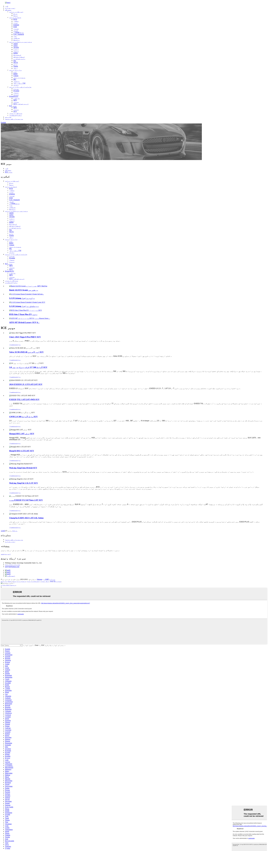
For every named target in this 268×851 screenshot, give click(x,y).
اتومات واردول (33, 581)
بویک (15, 14)
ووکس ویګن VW (19, 83)
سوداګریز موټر (15, 113)
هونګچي (16, 38)
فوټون (16, 29)
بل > (15, 531)
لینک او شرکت (19, 57)
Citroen (15, 76)
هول (15, 36)
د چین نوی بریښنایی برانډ (20, 42)
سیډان (16, 102)
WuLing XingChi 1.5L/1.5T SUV (23, 483)
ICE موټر (13, 106)
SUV (15, 111)
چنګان (16, 21)
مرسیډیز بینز (19, 77)
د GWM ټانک (18, 32)
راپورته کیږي (19, 59)
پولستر (16, 81)
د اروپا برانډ (15, 70)
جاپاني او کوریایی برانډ (20, 87)
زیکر (15, 68)
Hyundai (16, 91)
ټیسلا (15, 15)
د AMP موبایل (49, 579)
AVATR (16, 47)
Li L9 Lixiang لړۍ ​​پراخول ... (22, 298)
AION (15, 44)
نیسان (16, 92)
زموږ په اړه (10, 8)
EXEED (16, 25)
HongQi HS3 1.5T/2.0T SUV (21, 451)
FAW (15, 27)
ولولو (16, 85)
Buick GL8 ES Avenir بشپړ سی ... (23, 290)
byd (51, 581)
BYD (15, 19)
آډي (15, 72)
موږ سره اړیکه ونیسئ (14, 119)
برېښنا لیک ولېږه (8, 585)
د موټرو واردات (19, 581)
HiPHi (15, 53)
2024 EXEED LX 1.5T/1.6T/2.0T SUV (25, 384)
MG (14, 79)
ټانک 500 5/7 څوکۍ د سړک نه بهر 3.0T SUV (28, 367)
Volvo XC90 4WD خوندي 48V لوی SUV (26, 352)
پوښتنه (17, 344)
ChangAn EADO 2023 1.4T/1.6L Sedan (26, 518)
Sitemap (39, 579)
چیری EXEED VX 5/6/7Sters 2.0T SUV (26, 500)
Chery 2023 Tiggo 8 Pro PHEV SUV (25, 337)
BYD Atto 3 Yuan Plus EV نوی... (23, 314)
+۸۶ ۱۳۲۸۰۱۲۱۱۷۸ (12, 565)
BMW (15, 74)
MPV (15, 100)
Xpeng (15, 66)
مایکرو (16, 98)
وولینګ (16, 40)
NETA (15, 62)
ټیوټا (16, 94)
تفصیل (11, 344)
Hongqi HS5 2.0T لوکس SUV (21, 434)
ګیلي (15, 30)
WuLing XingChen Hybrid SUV (23, 468)
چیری (15, 23)
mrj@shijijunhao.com (12, 567)
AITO (15, 45)
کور (6, 6)
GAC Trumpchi (18, 34)
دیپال (16, 51)
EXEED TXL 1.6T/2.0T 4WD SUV (24, 399)
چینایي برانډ (15, 17)
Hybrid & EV (13, 96)
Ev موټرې (57, 581)
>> (13, 531)
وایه (15, 64)
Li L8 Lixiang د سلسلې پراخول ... (24, 306)
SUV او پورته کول (21, 104)
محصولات (8, 10)
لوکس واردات (6, 581)
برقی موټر (45, 581)
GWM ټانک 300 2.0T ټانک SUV (23, 417)
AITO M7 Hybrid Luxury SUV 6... (24, 322)
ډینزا (16, 49)
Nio (14, 61)
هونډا (16, 89)
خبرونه (8, 117)
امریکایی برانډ (16, 12)
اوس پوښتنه (6, 554)
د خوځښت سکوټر (15, 115)
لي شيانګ (17, 55)
